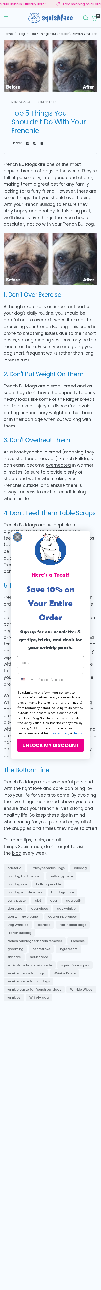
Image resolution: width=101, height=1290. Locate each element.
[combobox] (26, 679)
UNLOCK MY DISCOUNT (50, 745)
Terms (78, 733)
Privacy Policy (59, 733)
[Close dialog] (17, 537)
